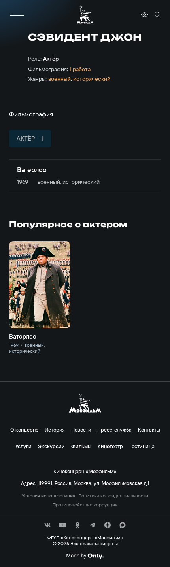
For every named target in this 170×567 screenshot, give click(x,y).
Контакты (149, 429)
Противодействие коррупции (85, 505)
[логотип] (85, 14)
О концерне (24, 429)
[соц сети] (47, 525)
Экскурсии (51, 446)
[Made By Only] (85, 556)
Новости (81, 429)
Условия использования (48, 496)
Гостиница (142, 446)
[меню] (17, 15)
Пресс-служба (114, 429)
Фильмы (81, 446)
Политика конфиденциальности (113, 496)
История (55, 429)
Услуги (23, 446)
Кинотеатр (110, 446)
